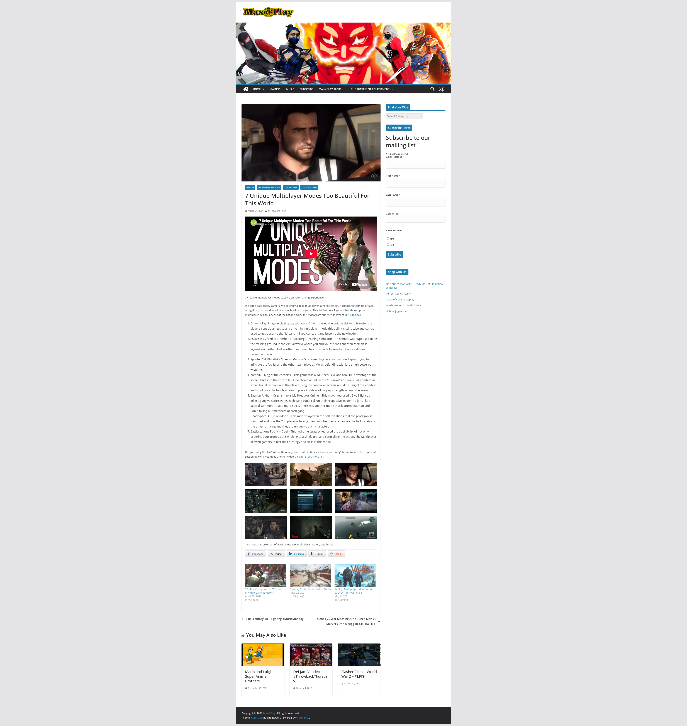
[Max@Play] (246, 89)
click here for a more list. (309, 456)
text (392, 244)
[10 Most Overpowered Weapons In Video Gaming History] (265, 575)
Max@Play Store (330, 89)
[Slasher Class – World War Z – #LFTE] (359, 646)
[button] (263, 89)
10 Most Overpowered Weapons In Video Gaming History (264, 590)
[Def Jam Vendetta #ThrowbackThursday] (311, 646)
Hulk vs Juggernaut (397, 311)
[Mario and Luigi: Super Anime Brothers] (263, 646)
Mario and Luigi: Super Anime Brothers (258, 676)
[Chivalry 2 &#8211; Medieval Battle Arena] (310, 575)
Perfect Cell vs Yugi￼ (398, 293)
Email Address (395, 156)
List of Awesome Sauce (269, 187)
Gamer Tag (392, 213)
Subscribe (306, 89)
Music (290, 89)
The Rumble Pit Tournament (370, 89)
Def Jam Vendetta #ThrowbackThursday (310, 676)
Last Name (393, 194)
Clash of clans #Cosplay (400, 299)
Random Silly (290, 187)
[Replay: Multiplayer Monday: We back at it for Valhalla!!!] (355, 575)
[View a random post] (441, 89)
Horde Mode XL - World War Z (403, 305)
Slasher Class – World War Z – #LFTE (359, 674)
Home (257, 89)
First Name (393, 175)
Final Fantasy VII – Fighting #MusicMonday (275, 619)
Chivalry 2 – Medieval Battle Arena (310, 589)
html (392, 238)
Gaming (275, 89)
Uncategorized (309, 187)
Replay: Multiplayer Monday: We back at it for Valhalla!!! (354, 590)
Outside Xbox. (353, 315)
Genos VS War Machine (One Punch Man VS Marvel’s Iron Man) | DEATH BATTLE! (346, 621)
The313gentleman (277, 210)
